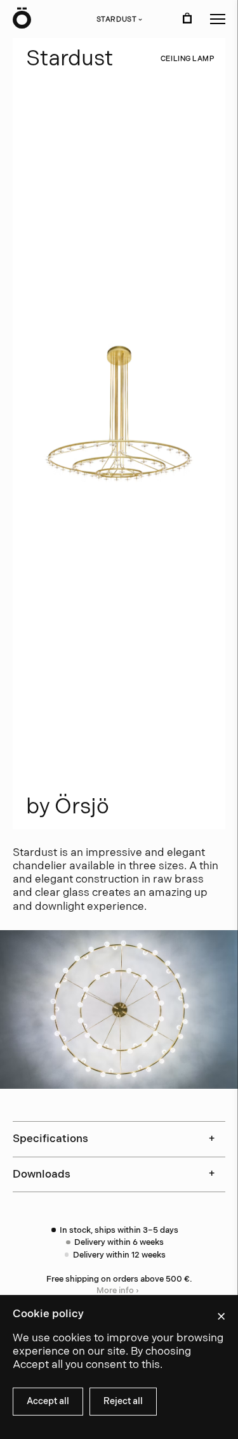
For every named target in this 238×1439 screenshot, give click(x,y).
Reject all (123, 1401)
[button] (217, 19)
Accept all (48, 1401)
